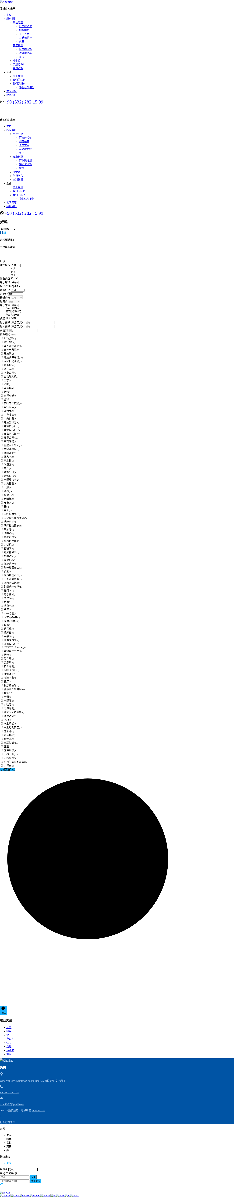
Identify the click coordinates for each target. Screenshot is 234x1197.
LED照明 (10, 613)
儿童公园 (11, 437)
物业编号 (5, 334)
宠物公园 (10, 476)
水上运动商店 (12, 727)
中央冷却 (10, 414)
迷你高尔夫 (11, 640)
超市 (7, 625)
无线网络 (10, 758)
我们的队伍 (19, 79)
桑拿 (8, 693)
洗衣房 (9, 605)
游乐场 (9, 662)
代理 (3, 318)
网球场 (9, 735)
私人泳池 (10, 666)
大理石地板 (11, 621)
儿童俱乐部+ (12, 430)
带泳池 (9, 529)
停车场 (9, 658)
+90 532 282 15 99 (9, 1092)
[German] (35, 1195)
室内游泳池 (12, 583)
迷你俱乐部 (11, 644)
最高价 (4, 293)
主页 (8, 15)
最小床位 (5, 282)
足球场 (9, 498)
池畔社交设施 (12, 525)
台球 (7, 399)
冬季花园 (10, 594)
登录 (33, 1177)
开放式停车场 (13, 357)
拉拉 (21, 57)
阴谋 (8, 1031)
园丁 (7, 380)
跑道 (7, 602)
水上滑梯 (10, 723)
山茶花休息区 (12, 579)
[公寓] (14, 268)
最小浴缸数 (6, 286)
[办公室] (14, 278)
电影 (7, 697)
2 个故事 (10, 338)
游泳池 (9, 731)
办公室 (10, 1038)
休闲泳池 (10, 453)
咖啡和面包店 (12, 567)
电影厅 (9, 700)
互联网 (9, 548)
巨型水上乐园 (12, 445)
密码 (2, 1173)
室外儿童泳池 (12, 346)
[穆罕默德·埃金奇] (14, 311)
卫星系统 (10, 750)
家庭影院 (10, 537)
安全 (8, 510)
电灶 (7, 468)
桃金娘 (16, 60)
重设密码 (35, 1181)
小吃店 (9, 704)
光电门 (9, 495)
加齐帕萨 (24, 30)
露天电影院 (11, 349)
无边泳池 (10, 708)
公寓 (8, 1027)
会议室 (9, 739)
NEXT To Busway (14, 647)
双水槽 (9, 460)
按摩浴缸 (10, 556)
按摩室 (9, 632)
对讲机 (9, 544)
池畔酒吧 (10, 521)
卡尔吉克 (24, 34)
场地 (8, 1046)
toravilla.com (38, 1110)
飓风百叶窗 (11, 541)
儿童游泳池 (11, 422)
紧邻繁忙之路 (12, 651)
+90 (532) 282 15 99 (23, 101)
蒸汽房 (9, 411)
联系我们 (11, 95)
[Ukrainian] (53, 1195)
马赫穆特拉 (25, 37)
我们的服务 (19, 83)
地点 (3, 261)
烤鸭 (7, 655)
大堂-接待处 (12, 617)
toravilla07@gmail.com (12, 1104)
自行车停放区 (12, 403)
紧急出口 (10, 472)
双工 (8, 1035)
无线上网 (11, 754)
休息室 (9, 456)
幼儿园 (9, 369)
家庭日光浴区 (12, 361)
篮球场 (9, 388)
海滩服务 (10, 677)
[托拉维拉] (6, 2)
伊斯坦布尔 (19, 64)
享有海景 (10, 441)
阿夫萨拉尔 (25, 26)
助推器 (9, 533)
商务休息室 (11, 552)
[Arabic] (67, 1195)
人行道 (9, 765)
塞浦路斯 (18, 68)
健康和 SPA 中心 (14, 689)
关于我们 (18, 76)
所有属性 (11, 18)
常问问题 (11, 91)
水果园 (9, 636)
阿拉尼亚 (18, 22)
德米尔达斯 (25, 53)
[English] (25, 1195)
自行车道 (10, 395)
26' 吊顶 (9, 342)
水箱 (7, 719)
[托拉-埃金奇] (14, 317)
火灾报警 (10, 483)
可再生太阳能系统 (15, 761)
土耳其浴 (11, 742)
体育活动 (10, 716)
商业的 (10, 1050)
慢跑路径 (10, 563)
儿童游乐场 (12, 434)
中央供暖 (10, 418)
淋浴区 (9, 464)
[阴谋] (14, 271)
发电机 (9, 560)
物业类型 (5, 278)
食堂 (7, 571)
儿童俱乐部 (11, 426)
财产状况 (5, 265)
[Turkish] (15, 1195)
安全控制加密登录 (15, 518)
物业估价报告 (26, 87)
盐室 (7, 746)
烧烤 (8, 392)
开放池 (9, 353)
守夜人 (9, 502)
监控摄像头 (12, 514)
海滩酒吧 (10, 674)
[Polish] (74, 1195)
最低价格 (5, 290)
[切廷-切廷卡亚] (14, 314)
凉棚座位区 (11, 670)
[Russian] (45, 1195)
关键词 (4, 330)
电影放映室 (11, 479)
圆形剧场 (10, 365)
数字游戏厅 (11, 449)
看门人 (9, 590)
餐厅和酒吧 (11, 685)
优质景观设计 (12, 575)
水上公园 (10, 372)
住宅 (8, 1042)
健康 (8, 491)
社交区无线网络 (14, 712)
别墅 (8, 1054)
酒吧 (7, 384)
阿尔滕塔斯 (25, 49)
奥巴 (21, 41)
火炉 (7, 487)
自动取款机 (11, 376)
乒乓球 (9, 628)
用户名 (4, 1169)
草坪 (7, 609)
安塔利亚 (18, 45)
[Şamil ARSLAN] (14, 308)
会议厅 (9, 598)
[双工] (14, 275)
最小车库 (5, 305)
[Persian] (60, 1195)
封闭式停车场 (12, 586)
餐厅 (7, 681)
